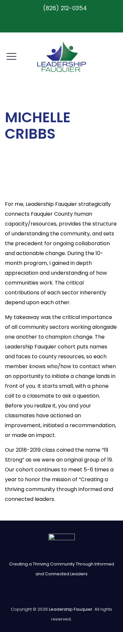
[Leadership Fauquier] (61, 56)
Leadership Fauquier (70, 609)
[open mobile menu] (11, 55)
